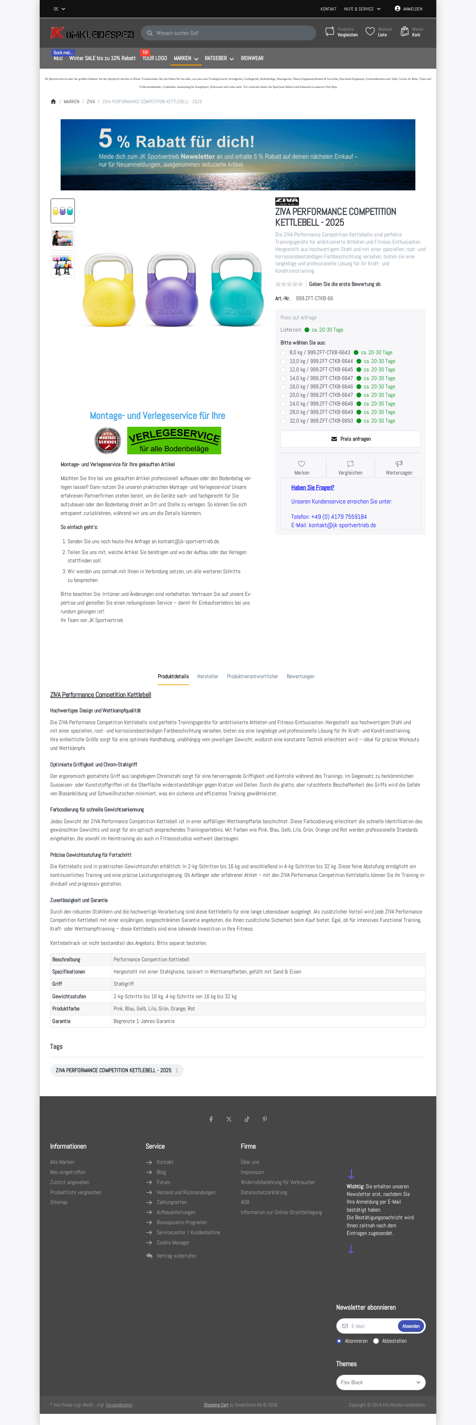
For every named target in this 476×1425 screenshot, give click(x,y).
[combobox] (60, 9)
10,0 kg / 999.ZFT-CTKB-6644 (342, 361)
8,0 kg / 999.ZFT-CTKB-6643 (341, 352)
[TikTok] (247, 1119)
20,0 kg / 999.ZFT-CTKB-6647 (342, 395)
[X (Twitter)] (229, 1119)
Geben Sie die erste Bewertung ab (345, 284)
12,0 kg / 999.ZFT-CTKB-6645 (342, 369)
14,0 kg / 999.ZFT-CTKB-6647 (342, 378)
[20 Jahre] (238, 153)
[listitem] (173, 289)
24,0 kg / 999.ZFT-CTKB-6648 (342, 403)
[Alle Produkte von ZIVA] (287, 201)
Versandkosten (119, 1405)
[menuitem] (58, 59)
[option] (63, 211)
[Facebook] (211, 1119)
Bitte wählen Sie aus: (303, 342)
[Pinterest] (265, 1119)
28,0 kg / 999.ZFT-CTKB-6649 (342, 412)
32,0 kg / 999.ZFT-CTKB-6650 (342, 420)
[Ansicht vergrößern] (173, 289)
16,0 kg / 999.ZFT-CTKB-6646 (342, 386)
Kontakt (329, 9)
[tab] (173, 676)
